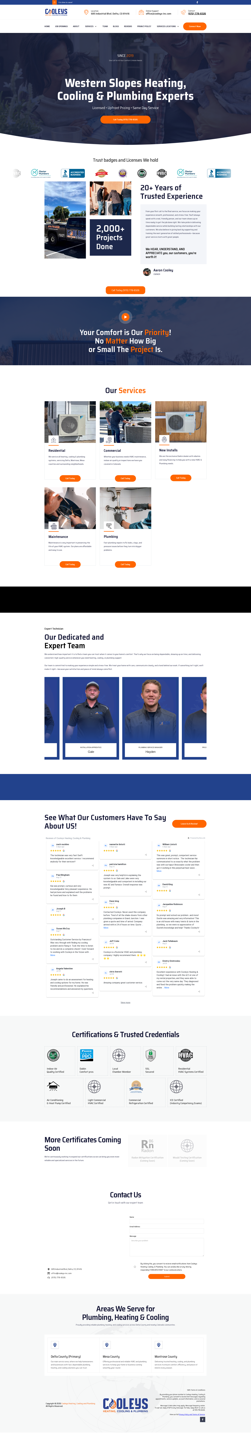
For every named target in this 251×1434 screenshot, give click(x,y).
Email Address (135, 1226)
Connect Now (195, 26)
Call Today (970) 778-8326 (125, 119)
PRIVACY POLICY (144, 26)
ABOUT (76, 26)
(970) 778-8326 (197, 13)
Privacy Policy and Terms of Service (192, 1414)
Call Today (70, 478)
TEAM (105, 26)
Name (132, 1217)
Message (133, 1236)
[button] (91, 26)
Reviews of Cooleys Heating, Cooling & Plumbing (68, 838)
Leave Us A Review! (189, 823)
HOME (47, 26)
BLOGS (116, 26)
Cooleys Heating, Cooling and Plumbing (78, 1403)
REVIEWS (128, 26)
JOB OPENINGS (61, 26)
